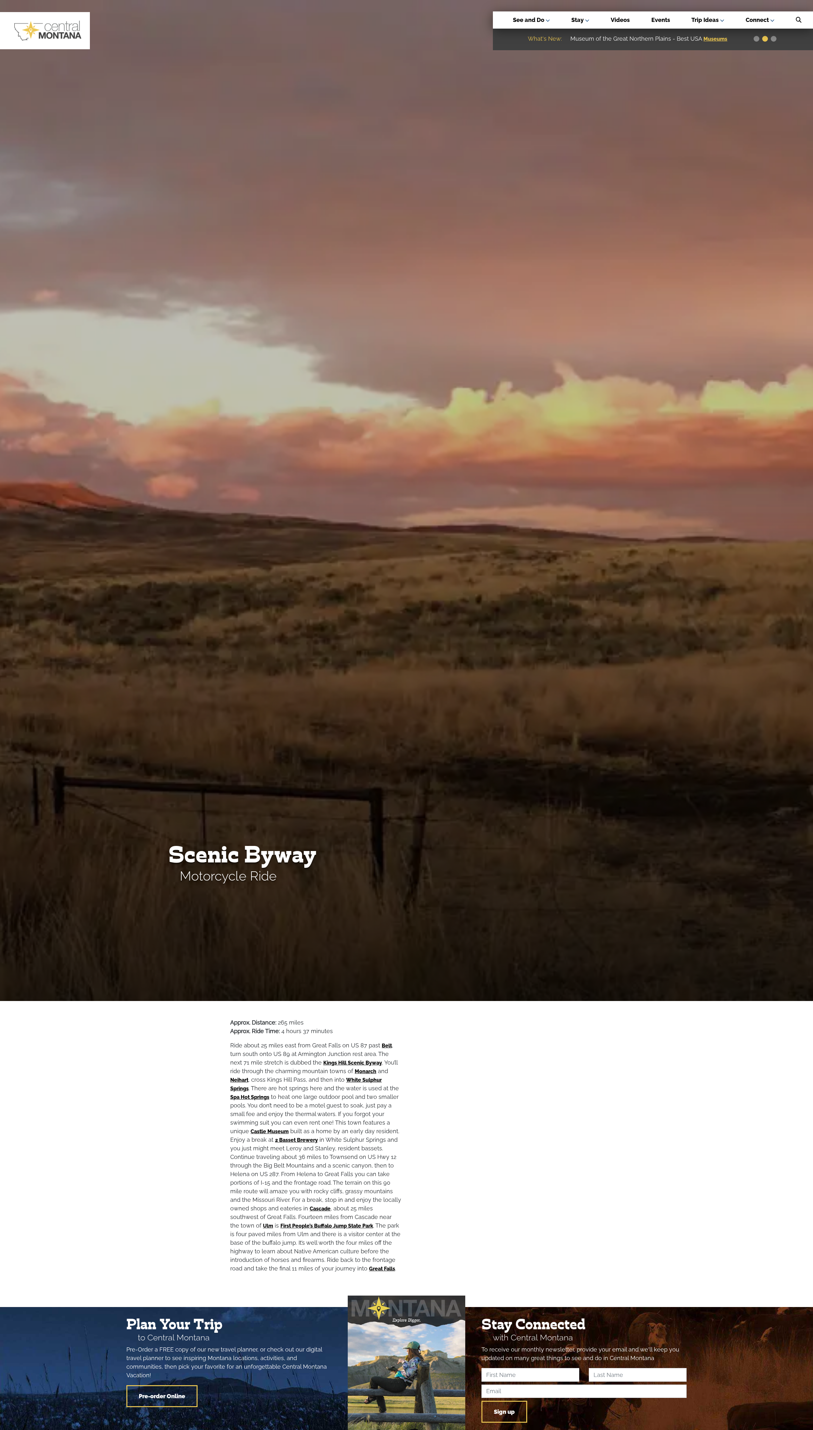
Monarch (365, 1071)
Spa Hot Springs (249, 1097)
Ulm (268, 1226)
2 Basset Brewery (296, 1140)
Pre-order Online (162, 1396)
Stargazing (718, 39)
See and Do (529, 20)
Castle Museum (270, 1131)
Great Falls (382, 1269)
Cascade (320, 1209)
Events (660, 20)
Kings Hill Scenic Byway (352, 1063)
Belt (387, 1046)
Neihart (239, 1080)
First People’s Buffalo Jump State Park (326, 1226)
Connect (758, 20)
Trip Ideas (705, 20)
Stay (578, 20)
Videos (620, 20)
